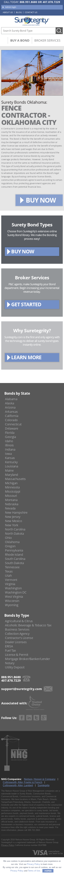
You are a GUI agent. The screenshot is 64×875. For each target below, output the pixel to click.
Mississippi (12, 491)
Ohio (8, 538)
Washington (13, 588)
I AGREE (48, 871)
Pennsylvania (14, 550)
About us (8, 12)
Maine (9, 470)
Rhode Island (14, 554)
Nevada (10, 508)
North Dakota (14, 533)
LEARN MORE (26, 357)
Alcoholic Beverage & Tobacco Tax (28, 625)
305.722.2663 (34, 830)
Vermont (11, 580)
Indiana (10, 449)
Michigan (11, 483)
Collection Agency (17, 633)
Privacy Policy (7, 845)
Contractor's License (19, 638)
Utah (8, 575)
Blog (19, 12)
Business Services (17, 629)
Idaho (9, 441)
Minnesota (12, 487)
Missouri (11, 496)
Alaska (9, 403)
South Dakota (14, 563)
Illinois (9, 445)
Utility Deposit (14, 667)
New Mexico (13, 521)
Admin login (10, 7)
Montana (11, 500)
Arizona (10, 407)
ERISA (9, 646)
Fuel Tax (10, 650)
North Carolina (15, 529)
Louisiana (11, 466)
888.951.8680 (28, 2)
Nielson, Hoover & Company (39, 779)
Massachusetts (15, 479)
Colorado (11, 420)
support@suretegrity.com (21, 689)
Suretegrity (44, 785)
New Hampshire (16, 512)
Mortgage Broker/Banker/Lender (27, 659)
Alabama (11, 399)
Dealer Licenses (16, 642)
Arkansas (11, 411)
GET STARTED (26, 304)
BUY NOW (41, 200)
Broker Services (47, 40)
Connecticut (13, 424)
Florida (9, 432)
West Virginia (14, 596)
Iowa (8, 454)
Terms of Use (34, 871)
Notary (9, 663)
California (11, 416)
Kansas (10, 458)
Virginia (10, 584)
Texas (9, 571)
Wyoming (11, 605)
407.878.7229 (51, 2)
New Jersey (12, 517)
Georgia (10, 437)
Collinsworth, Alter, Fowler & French (22, 782)
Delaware (11, 428)
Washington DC (16, 592)
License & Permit (16, 655)
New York (11, 525)
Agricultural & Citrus (19, 621)
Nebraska (11, 504)
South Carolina (15, 559)
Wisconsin (12, 601)
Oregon (10, 546)
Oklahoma (12, 542)
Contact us (31, 12)
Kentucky (11, 462)
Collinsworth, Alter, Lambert (18, 785)
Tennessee (12, 567)
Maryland (11, 475)
